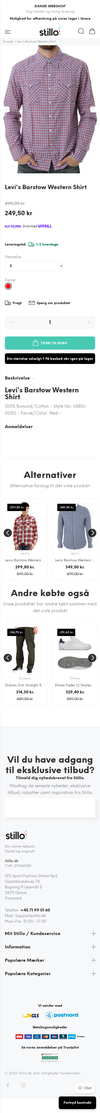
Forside (8, 41)
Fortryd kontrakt (77, 1103)
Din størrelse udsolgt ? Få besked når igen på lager (50, 359)
